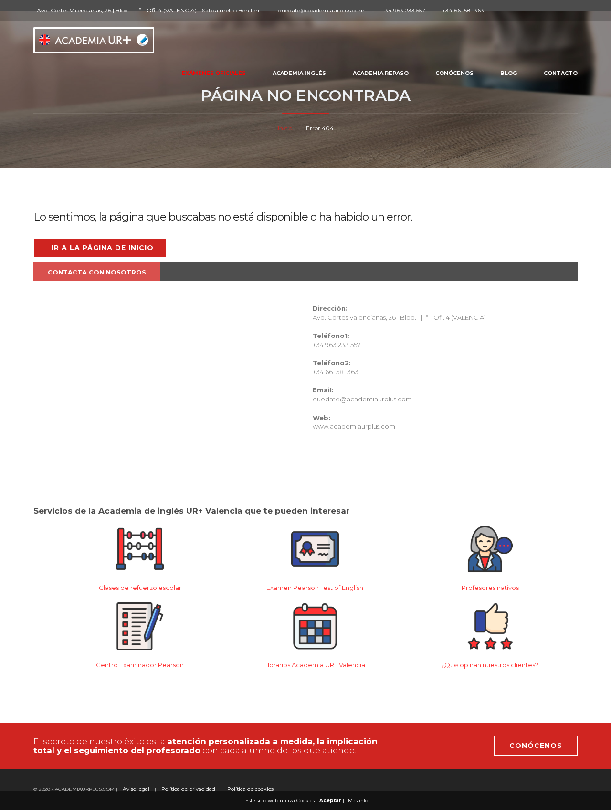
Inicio (285, 128)
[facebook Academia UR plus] (502, 10)
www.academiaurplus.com (354, 426)
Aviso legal (136, 789)
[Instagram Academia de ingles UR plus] (513, 10)
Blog (508, 73)
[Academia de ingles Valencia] (93, 37)
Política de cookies (250, 789)
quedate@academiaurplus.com (362, 399)
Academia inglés (299, 73)
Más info (358, 801)
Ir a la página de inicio (103, 247)
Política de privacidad (188, 789)
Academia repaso (381, 73)
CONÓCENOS (535, 745)
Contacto (561, 73)
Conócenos (454, 73)
